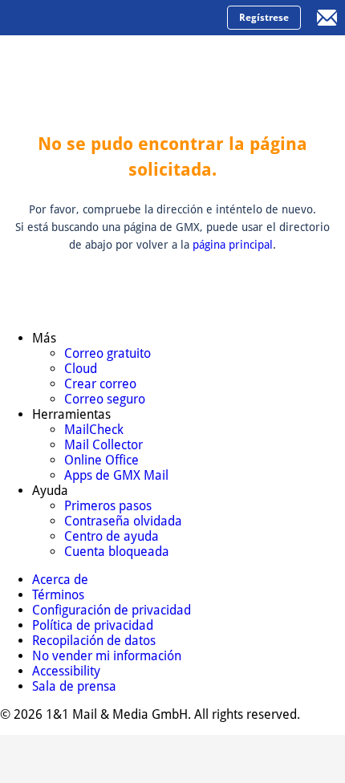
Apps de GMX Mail (116, 475)
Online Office (101, 460)
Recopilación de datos (94, 640)
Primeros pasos (108, 505)
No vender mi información (106, 655)
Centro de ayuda (111, 536)
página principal (233, 244)
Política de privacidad (92, 625)
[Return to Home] (76, 17)
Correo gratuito (107, 353)
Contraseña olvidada (123, 521)
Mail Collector (103, 444)
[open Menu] (17, 17)
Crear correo (100, 384)
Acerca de (60, 579)
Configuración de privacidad (111, 610)
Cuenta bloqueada (116, 551)
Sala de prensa (74, 686)
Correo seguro (104, 399)
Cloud (80, 368)
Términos (58, 594)
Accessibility (66, 671)
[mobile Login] (327, 17)
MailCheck (94, 429)
